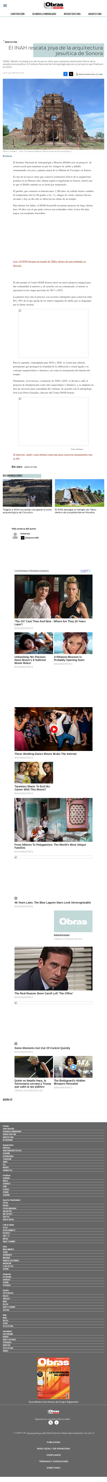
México (5, 1181)
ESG (4, 1164)
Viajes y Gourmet (9, 1241)
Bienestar (6, 1345)
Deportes (6, 1233)
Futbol (5, 1202)
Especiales (7, 1285)
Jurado (5, 1351)
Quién (6, 1290)
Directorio (53, 1468)
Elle (5, 1315)
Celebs (5, 1323)
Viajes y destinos (9, 1339)
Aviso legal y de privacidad (53, 1448)
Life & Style (8, 1225)
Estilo (5, 1227)
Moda (5, 1301)
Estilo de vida (8, 1326)
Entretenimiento (9, 1230)
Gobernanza (7, 1255)
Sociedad (6, 1195)
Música (5, 1238)
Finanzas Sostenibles (11, 1260)
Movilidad (6, 1258)
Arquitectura (95, 14)
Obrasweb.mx (56, 1422)
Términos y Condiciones (53, 1461)
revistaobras (50, 1422)
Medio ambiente (8, 1249)
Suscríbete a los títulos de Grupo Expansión (53, 1401)
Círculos (6, 1298)
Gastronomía (8, 1334)
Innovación (7, 1263)
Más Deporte (7, 1214)
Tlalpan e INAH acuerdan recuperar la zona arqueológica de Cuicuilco (27, 511)
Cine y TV (6, 1236)
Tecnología (7, 1159)
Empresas (6, 1148)
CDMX (5, 1186)
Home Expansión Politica (12, 1150)
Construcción (18, 14)
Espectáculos (8, 1293)
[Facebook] (65, 74)
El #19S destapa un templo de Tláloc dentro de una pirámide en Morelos (76, 511)
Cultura (6, 1310)
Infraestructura (72, 14)
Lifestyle (6, 1217)
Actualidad (7, 1277)
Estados (6, 1189)
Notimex (25, 533)
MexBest (7, 1331)
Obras (6, 1126)
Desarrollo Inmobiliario (44, 14)
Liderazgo (6, 1279)
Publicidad (53, 1442)
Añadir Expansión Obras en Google (91, 74)
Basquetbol (7, 1211)
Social (5, 1252)
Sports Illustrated (11, 1200)
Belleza (5, 1304)
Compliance (53, 1455)
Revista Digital (8, 1219)
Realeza (5, 1296)
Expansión (8, 1145)
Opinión (5, 1192)
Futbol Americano (9, 1208)
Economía (6, 1153)
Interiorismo (8, 1140)
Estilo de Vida (8, 1348)
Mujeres (6, 1167)
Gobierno (6, 1178)
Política (6, 1175)
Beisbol (5, 1205)
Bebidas (6, 1337)
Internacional (8, 1156)
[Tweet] (71, 74)
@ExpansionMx (32, 538)
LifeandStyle (7, 1170)
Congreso (6, 1183)
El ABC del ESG (8, 1266)
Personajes (7, 1342)
